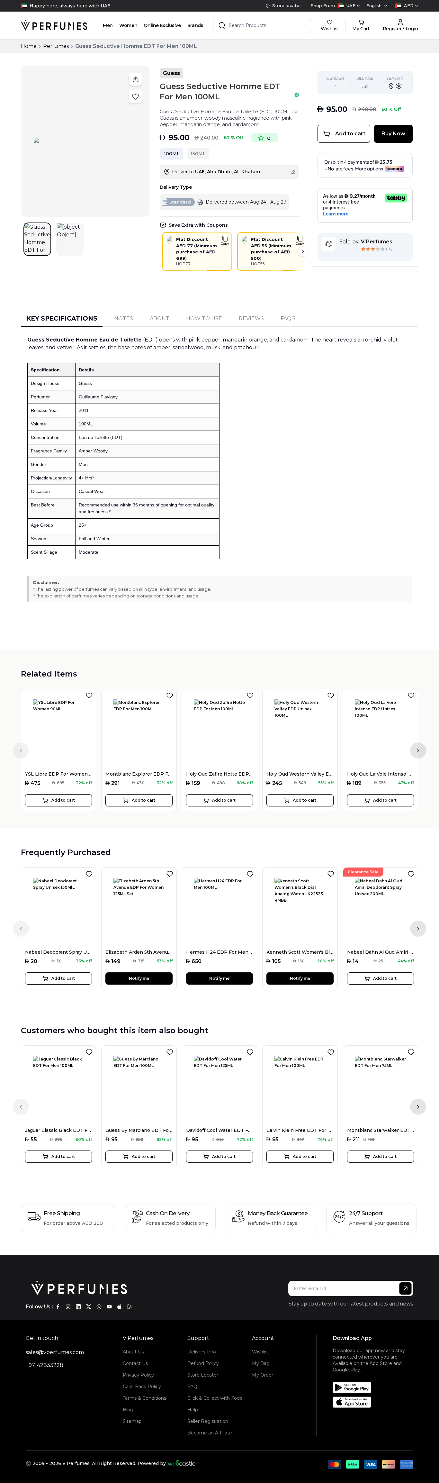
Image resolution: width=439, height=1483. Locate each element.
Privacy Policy (138, 1375)
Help (192, 1410)
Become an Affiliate (209, 1433)
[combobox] (348, 6)
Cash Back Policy (142, 1386)
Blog (128, 1410)
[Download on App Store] (375, 1402)
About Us (133, 1352)
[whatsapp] (99, 1306)
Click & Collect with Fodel (215, 1398)
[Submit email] (405, 1288)
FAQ (192, 1386)
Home (29, 46)
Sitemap (132, 1421)
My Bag (261, 1363)
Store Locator (202, 1375)
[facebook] (57, 1306)
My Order (262, 1375)
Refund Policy (203, 1363)
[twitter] (88, 1306)
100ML (172, 154)
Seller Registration (207, 1421)
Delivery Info (201, 1352)
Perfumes (56, 46)
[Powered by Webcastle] (182, 1463)
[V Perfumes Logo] (54, 25)
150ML (198, 154)
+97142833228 (44, 1365)
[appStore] (119, 1306)
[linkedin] (78, 1306)
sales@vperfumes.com (55, 1352)
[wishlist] (90, 694)
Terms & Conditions (144, 1398)
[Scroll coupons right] (303, 251)
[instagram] (68, 1306)
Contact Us (135, 1363)
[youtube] (109, 1306)
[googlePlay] (129, 1306)
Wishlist (260, 1352)
